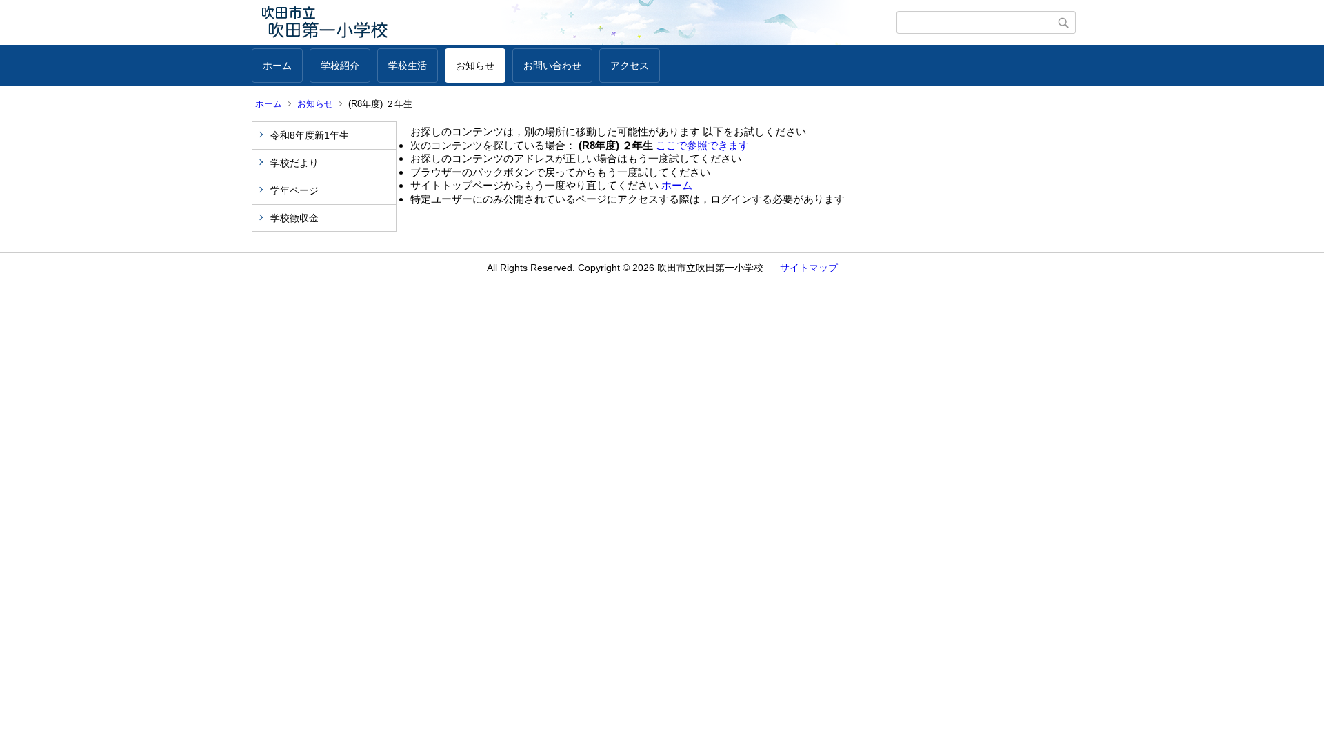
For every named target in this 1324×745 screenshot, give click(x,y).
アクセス (629, 65)
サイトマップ (809, 267)
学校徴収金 (294, 217)
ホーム (277, 65)
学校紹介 (340, 65)
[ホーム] (574, 22)
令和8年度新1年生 (309, 135)
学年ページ (294, 190)
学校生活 (407, 65)
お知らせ (475, 65)
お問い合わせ (552, 65)
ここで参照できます (702, 145)
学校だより (294, 162)
